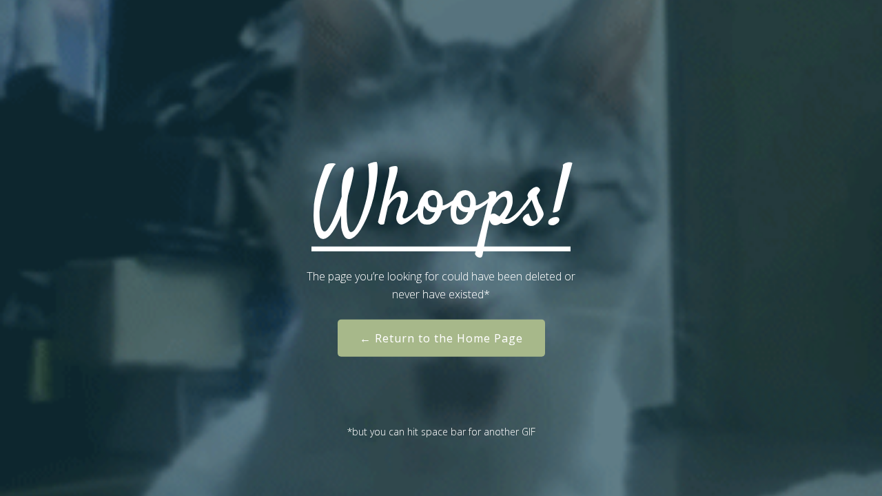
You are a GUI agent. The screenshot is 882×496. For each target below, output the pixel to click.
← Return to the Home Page (441, 338)
